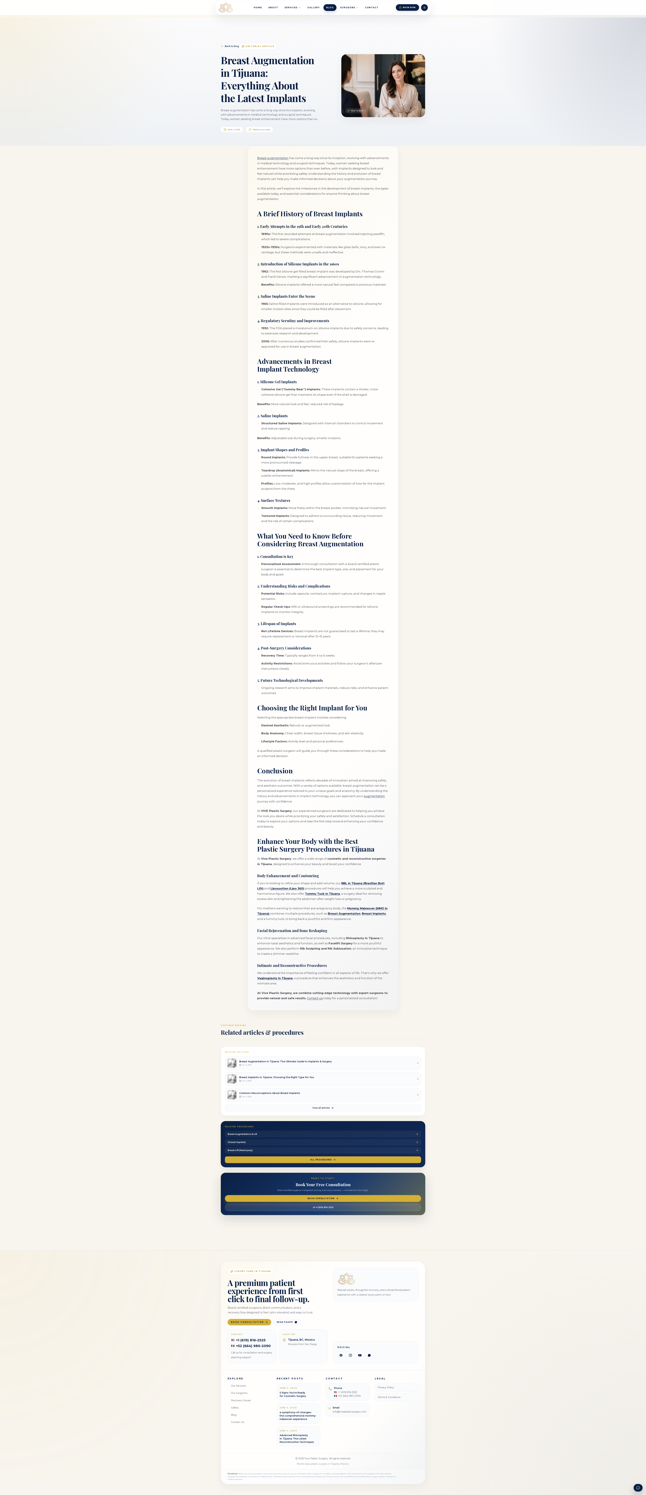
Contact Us (237, 1422)
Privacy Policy (386, 1387)
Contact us (315, 998)
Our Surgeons (239, 1393)
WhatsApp (285, 1322)
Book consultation (247, 1322)
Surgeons (347, 7)
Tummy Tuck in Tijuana (322, 893)
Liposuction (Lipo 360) (287, 888)
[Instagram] (350, 1355)
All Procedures (321, 1159)
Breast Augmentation (344, 913)
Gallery (313, 7)
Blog (330, 7)
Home (258, 7)
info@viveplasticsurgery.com (350, 1411)
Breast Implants (374, 913)
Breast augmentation (273, 158)
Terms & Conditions (389, 1397)
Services (291, 7)
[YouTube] (360, 1355)
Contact (371, 7)
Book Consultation (321, 1198)
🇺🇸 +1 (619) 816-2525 (323, 1207)
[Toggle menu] (424, 7)
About (273, 7)
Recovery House (241, 1400)
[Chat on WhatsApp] (638, 1488)
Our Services (238, 1385)
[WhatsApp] (369, 1355)
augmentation (374, 796)
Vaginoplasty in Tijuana (275, 978)
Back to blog (232, 46)
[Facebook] (341, 1355)
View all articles (321, 1108)
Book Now (409, 7)
